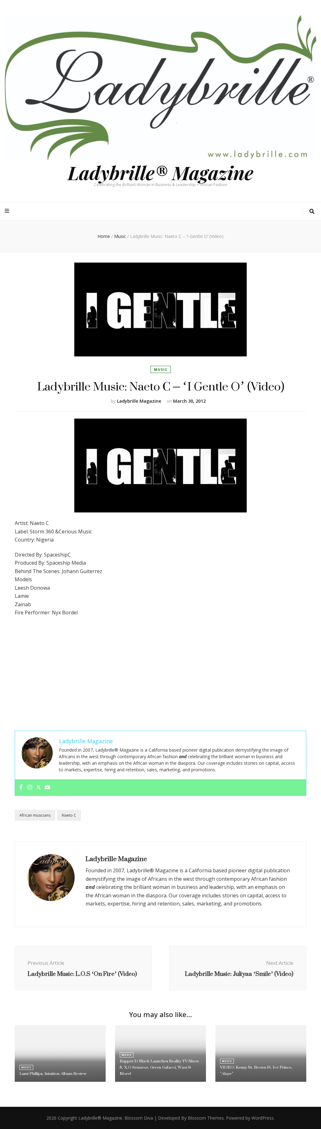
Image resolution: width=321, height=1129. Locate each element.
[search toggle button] (311, 211)
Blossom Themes (206, 1118)
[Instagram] (30, 787)
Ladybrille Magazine (139, 401)
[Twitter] (38, 787)
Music (160, 369)
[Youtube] (47, 787)
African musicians (34, 815)
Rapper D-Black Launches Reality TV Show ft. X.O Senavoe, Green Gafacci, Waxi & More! (159, 1067)
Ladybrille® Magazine (160, 172)
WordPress (262, 1118)
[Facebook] (21, 787)
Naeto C (69, 815)
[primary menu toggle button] (8, 211)
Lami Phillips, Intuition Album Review (53, 1073)
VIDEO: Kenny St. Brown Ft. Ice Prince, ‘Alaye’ (256, 1070)
